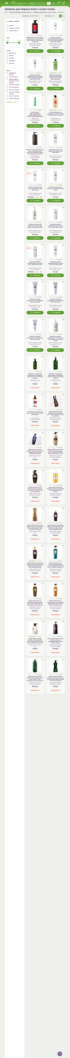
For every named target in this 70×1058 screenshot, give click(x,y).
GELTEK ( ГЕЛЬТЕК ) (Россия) (14, 93)
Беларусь (11, 63)
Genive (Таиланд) (14, 96)
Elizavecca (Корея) (14, 89)
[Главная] (6, 12)
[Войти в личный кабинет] (54, 4)
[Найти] (49, 3)
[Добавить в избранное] (42, 20)
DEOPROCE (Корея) (14, 84)
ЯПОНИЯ (11, 55)
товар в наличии (13, 30)
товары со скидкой (14, 28)
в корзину (36, 51)
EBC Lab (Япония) (14, 87)
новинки (11, 25)
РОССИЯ (11, 58)
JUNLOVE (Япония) (14, 98)
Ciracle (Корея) (13, 76)
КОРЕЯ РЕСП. (12, 53)
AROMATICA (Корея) (12, 73)
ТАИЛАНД (12, 60)
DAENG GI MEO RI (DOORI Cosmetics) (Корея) (14, 81)
